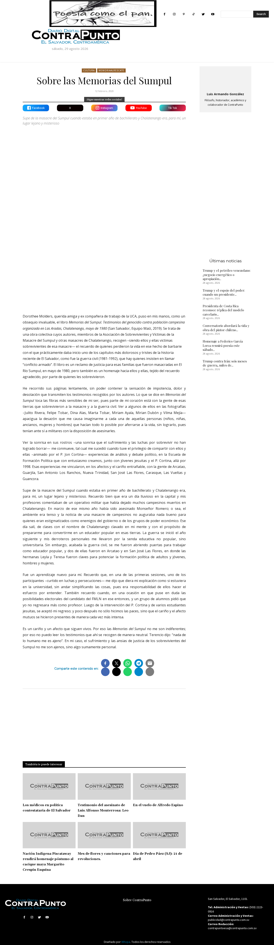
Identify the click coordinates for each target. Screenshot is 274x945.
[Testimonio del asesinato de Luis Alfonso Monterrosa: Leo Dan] (104, 786)
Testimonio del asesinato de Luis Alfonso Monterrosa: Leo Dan (103, 810)
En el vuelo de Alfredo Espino (158, 805)
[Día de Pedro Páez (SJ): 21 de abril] (159, 835)
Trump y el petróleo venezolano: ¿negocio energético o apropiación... (226, 274)
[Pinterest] (184, 14)
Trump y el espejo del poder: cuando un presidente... (224, 292)
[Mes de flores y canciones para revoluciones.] (104, 835)
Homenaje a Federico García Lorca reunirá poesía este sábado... (223, 345)
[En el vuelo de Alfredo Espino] (159, 786)
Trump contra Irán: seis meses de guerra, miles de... (225, 363)
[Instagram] (174, 14)
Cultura (89, 70)
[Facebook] (164, 14)
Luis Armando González (225, 94)
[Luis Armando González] (225, 78)
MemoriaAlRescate (111, 70)
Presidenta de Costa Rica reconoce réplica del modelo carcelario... (223, 310)
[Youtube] (212, 14)
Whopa (125, 942)
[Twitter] (203, 14)
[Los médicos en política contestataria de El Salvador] (49, 786)
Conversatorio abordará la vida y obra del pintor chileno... (226, 327)
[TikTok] (193, 14)
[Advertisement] (104, 273)
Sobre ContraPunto (137, 900)
